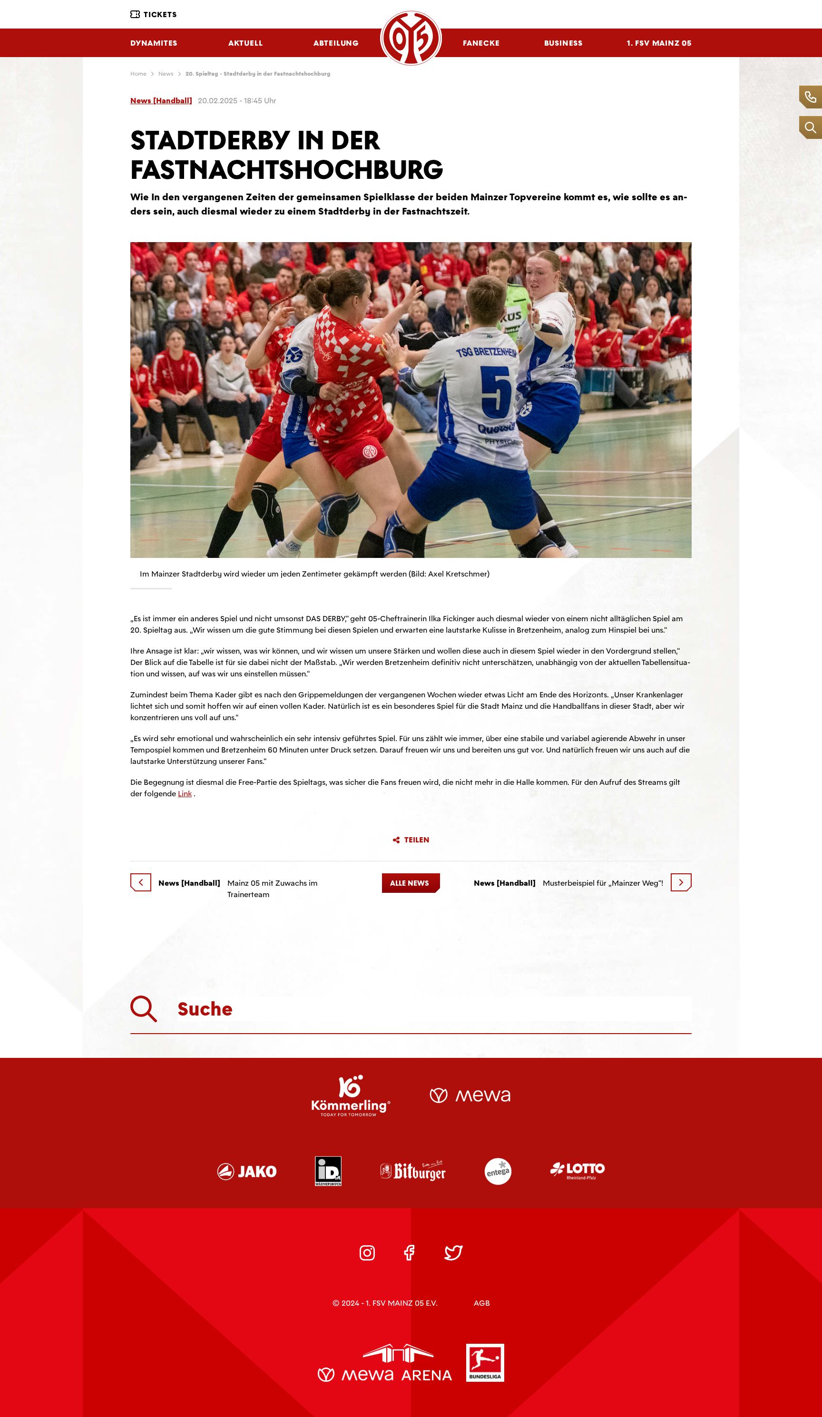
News (166, 74)
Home (138, 74)
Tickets (160, 15)
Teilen (417, 840)
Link (185, 794)
